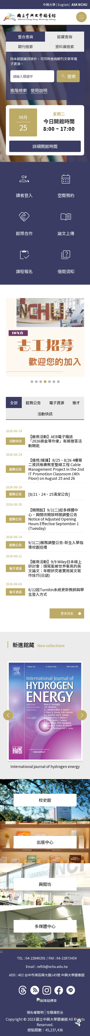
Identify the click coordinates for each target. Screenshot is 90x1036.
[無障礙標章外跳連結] (47, 1000)
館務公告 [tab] (33, 402)
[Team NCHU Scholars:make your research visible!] (45, 337)
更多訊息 (67, 613)
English (63, 4)
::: (1, 11)
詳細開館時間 (45, 146)
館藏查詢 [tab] (64, 36)
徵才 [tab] (76, 402)
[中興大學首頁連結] (29, 17)
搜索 (68, 76)
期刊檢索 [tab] (25, 46)
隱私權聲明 (35, 1012)
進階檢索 (18, 90)
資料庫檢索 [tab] (64, 46)
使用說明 (39, 90)
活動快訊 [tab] (45, 413)
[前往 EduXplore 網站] (78, 1024)
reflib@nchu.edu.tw (52, 966)
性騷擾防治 (54, 1012)
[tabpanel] (45, 512)
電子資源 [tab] (56, 402)
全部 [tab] (14, 402)
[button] (32, 381)
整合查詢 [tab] (25, 36)
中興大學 (49, 4)
